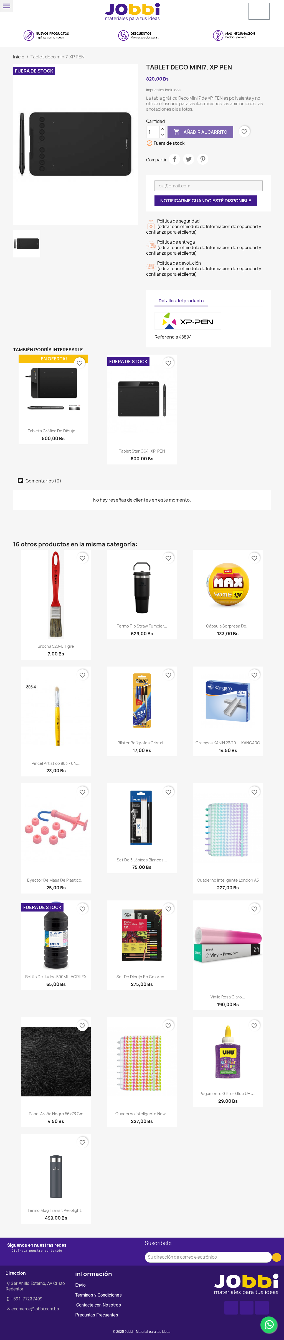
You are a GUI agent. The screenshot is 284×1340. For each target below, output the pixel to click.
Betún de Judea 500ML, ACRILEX (56, 976)
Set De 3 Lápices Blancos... (142, 860)
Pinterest (202, 159)
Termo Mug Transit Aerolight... (56, 1210)
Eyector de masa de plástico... (56, 880)
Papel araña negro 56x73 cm (56, 1113)
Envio (80, 1285)
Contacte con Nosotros (98, 1305)
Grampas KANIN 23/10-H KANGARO (228, 742)
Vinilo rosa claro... (228, 997)
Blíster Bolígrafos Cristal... (142, 742)
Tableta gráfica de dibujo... (53, 430)
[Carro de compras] (259, 11)
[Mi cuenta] (208, 11)
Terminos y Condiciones (98, 1295)
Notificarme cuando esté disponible (205, 201)
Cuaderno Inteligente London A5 (228, 880)
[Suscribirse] (276, 1257)
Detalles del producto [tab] (181, 301)
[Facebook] (231, 1308)
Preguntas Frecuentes (96, 1315)
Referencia (166, 337)
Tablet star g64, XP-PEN (142, 451)
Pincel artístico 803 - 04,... (56, 763)
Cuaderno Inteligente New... (142, 1113)
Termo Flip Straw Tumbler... (142, 626)
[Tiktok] (262, 1308)
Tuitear (188, 159)
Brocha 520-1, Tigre (56, 646)
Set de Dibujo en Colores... (142, 976)
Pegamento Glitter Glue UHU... (228, 1093)
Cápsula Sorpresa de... (228, 626)
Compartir (174, 159)
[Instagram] (246, 1308)
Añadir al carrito (200, 131)
